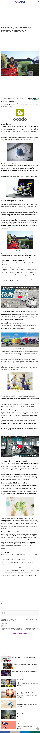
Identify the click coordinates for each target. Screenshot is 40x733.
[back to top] (37, 728)
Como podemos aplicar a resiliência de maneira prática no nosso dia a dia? (27, 703)
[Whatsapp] (38, 100)
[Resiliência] (8, 714)
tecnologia (31, 604)
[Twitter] (32, 100)
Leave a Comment (20, 633)
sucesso (26, 604)
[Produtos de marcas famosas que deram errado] (6, 659)
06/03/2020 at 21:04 (6, 626)
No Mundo (3, 25)
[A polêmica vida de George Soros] (8, 683)
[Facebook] (29, 100)
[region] (20, 12)
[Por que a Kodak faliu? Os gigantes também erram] (8, 666)
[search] (38, 1)
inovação (13, 604)
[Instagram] (31, 100)
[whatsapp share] (35, 732)
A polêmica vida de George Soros (26, 682)
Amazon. (3, 564)
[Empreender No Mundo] (20, 1)
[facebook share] (5, 732)
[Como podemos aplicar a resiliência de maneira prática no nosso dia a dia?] (8, 704)
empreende (3, 604)
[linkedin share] (25, 732)
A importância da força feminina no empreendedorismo (26, 724)
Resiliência (20, 713)
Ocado (18, 104)
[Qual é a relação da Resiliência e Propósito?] (8, 693)
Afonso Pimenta (20, 679)
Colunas (18, 700)
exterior (8, 604)
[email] (15, 732)
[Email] (36, 100)
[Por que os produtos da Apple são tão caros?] (6, 673)
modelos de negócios (20, 604)
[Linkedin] (34, 100)
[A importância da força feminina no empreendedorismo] (8, 725)
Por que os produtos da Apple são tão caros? (24, 671)
